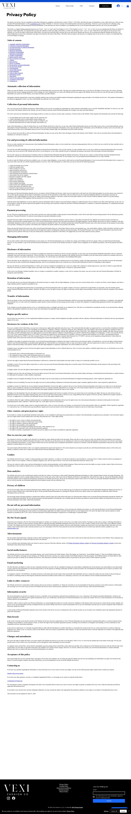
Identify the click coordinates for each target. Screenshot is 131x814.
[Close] (129, 811)
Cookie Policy (63, 786)
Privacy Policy (63, 784)
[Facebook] (14, 798)
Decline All (114, 811)
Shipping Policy (64, 790)
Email (95, 790)
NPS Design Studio (77, 807)
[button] (128, 5)
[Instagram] (8, 798)
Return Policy (63, 791)
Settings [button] (106, 811)
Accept (123, 811)
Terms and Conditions (63, 788)
